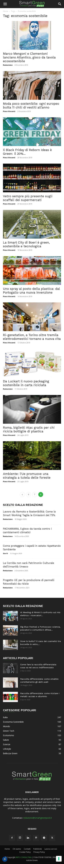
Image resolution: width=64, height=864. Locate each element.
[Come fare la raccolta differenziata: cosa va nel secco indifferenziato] (10, 668)
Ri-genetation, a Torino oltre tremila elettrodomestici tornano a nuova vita (32, 337)
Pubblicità (37, 849)
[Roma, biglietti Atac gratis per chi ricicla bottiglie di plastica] (32, 409)
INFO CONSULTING (24, 857)
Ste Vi (5, 553)
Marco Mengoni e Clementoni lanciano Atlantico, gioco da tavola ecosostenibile (29, 57)
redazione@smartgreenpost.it (37, 817)
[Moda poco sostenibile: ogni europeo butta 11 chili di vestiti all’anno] (32, 85)
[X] (52, 838)
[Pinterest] (36, 838)
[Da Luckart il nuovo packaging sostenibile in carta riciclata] (32, 363)
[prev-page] (22, 494)
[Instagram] (20, 838)
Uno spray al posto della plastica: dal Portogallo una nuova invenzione (31, 290)
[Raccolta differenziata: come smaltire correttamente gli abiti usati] (10, 682)
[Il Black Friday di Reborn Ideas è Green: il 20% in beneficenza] (32, 131)
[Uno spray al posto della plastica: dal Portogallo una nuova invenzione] (32, 270)
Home (5, 11)
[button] (5, 4)
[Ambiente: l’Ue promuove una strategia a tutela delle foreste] (32, 455)
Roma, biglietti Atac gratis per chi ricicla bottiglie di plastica (28, 429)
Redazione (8, 65)
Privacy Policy (39, 852)
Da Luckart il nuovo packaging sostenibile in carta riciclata (26, 383)
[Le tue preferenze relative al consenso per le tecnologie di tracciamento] (59, 859)
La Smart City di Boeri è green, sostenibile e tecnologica (26, 244)
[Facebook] (12, 838)
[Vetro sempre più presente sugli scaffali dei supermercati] (32, 178)
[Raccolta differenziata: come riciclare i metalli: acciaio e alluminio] (10, 697)
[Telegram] (44, 838)
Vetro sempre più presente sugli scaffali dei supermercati (27, 198)
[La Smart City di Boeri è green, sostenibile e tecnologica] (32, 224)
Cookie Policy (25, 852)
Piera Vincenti (9, 111)
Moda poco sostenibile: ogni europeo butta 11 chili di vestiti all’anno (31, 105)
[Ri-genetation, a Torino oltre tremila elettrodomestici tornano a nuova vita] (32, 316)
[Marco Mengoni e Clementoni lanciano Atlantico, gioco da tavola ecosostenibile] (32, 35)
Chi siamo (17, 849)
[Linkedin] (28, 838)
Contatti (27, 849)
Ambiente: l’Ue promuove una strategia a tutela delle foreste (26, 475)
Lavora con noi (51, 849)
